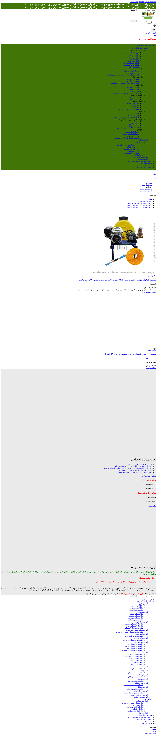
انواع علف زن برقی (136, 660)
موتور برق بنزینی (133, 79)
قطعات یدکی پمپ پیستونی (133, 685)
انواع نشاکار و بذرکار (132, 57)
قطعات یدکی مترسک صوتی (133, 693)
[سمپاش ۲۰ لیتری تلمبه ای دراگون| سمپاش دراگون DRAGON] (129, 346)
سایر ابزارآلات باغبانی (131, 153)
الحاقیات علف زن (137, 662)
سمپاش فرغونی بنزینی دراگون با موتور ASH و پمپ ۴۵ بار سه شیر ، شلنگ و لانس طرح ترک (117, 280)
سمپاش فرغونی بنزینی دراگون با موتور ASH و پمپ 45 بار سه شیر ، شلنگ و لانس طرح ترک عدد (120, 290)
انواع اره (145, 666)
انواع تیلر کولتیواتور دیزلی (134, 626)
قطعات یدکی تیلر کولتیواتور (133, 628)
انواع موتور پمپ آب (141, 642)
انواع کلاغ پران (134, 67)
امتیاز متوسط (147, 185)
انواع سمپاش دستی (136, 614)
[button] (149, 292)
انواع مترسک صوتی (141, 691)
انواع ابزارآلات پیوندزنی (131, 149)
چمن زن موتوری (133, 115)
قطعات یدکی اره (127, 109)
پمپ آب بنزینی (134, 97)
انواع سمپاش (143, 612)
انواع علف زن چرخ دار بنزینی (133, 656)
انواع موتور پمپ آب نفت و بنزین (132, 650)
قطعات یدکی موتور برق (125, 83)
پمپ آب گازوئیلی (133, 99)
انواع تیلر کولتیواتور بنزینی (134, 624)
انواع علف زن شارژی (135, 658)
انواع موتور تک (143, 687)
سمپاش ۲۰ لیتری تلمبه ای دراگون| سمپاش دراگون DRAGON (130, 354)
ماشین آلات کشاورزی (140, 48)
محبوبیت (149, 183)
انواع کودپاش (143, 675)
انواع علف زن (143, 652)
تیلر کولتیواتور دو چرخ (131, 71)
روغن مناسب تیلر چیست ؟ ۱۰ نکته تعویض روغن (135, 472)
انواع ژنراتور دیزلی (136, 608)
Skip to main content (149, 2)
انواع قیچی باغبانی (132, 147)
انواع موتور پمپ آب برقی (134, 648)
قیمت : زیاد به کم (146, 191)
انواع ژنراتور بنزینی (136, 606)
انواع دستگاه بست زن (131, 52)
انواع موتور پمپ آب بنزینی (134, 644)
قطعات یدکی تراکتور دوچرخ (123, 75)
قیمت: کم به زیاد (146, 189)
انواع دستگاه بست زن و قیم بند (128, 145)
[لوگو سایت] (148, 19)
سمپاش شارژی (133, 123)
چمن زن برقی (134, 113)
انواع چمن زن (143, 679)
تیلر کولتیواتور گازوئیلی (131, 134)
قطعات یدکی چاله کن (135, 673)
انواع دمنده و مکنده (132, 55)
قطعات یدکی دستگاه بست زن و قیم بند (129, 632)
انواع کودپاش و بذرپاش (131, 65)
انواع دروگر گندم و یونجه (139, 695)
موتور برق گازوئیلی (132, 81)
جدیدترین (149, 187)
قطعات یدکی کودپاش (135, 677)
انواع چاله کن (134, 59)
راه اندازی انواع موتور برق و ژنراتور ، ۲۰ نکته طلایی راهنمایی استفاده (128, 468)
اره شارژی (135, 105)
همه (150, 199)
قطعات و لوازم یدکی (140, 157)
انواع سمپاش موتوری (135, 618)
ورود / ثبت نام (147, 723)
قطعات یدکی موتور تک (135, 689)
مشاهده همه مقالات (149, 476)
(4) (147, 358)
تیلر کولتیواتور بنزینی (132, 132)
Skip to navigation (136, 2)
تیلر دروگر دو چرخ (132, 73)
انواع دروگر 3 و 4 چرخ (131, 63)
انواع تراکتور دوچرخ (141, 634)
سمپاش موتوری (133, 126)
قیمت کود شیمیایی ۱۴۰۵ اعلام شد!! (139, 464)
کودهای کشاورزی (141, 159)
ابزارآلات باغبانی (137, 142)
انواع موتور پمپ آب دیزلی (134, 646)
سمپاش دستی (134, 121)
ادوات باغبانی (143, 140)
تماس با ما (152, 506)
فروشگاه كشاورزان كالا (147, 39)
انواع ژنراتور (143, 604)
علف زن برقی (134, 91)
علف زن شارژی (133, 89)
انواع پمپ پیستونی (132, 61)
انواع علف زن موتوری (135, 654)
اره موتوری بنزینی (132, 103)
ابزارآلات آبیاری (138, 155)
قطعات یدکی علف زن (125, 93)
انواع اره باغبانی (133, 151)
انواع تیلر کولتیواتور (141, 622)
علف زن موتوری (133, 87)
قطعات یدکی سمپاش (125, 128)
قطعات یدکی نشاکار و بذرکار (133, 640)
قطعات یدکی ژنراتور (136, 610)
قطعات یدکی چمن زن (125, 117)
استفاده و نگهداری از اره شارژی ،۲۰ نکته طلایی (135, 470)
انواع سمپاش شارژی (136, 616)
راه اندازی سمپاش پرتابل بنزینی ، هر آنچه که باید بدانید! (133, 466)
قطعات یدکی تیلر (127, 138)
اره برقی (136, 107)
